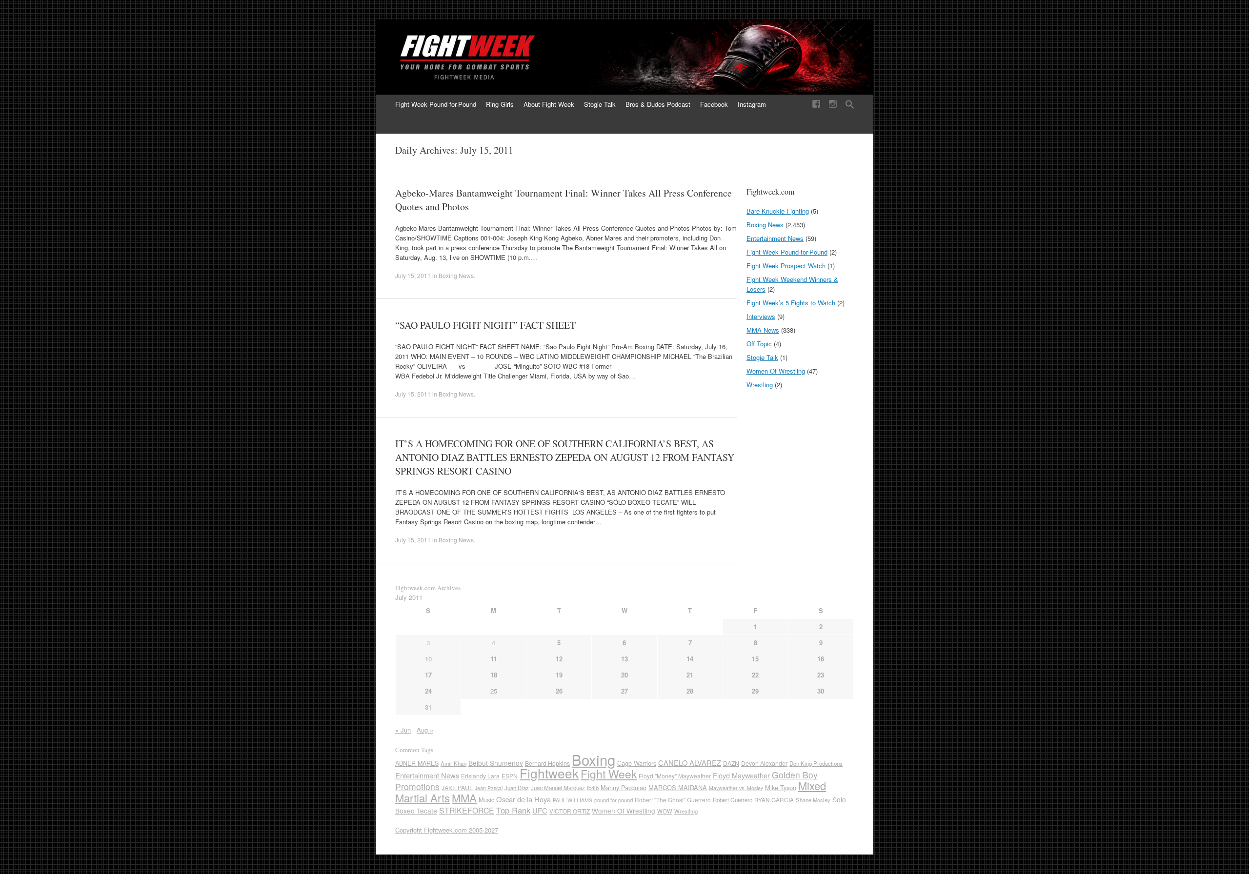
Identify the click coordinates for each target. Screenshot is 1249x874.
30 (820, 690)
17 (428, 674)
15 (755, 658)
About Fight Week (549, 104)
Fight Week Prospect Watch (786, 265)
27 (624, 690)
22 (755, 674)
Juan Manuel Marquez (558, 788)
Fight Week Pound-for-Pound (435, 104)
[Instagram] (833, 104)
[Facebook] (816, 104)
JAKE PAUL (457, 787)
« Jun (403, 730)
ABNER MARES (417, 763)
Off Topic (759, 343)
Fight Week (609, 774)
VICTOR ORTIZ (569, 811)
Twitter (755, 124)
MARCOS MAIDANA (677, 787)
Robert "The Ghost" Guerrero (673, 799)
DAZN (731, 763)
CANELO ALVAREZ (689, 762)
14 (689, 658)
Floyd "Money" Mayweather (675, 776)
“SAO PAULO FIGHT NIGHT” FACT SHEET (485, 325)
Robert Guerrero (732, 800)
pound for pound (613, 800)
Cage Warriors (636, 763)
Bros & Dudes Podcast (657, 104)
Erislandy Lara (480, 776)
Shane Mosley (813, 800)
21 (689, 674)
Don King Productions (816, 763)
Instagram (752, 104)
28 (689, 690)
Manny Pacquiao (623, 787)
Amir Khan (453, 763)
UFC (539, 810)
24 (428, 690)
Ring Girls (500, 104)
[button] (850, 105)
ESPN (510, 776)
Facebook (714, 104)
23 (820, 674)
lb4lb (593, 788)
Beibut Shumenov (495, 763)
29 (755, 690)
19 (559, 674)
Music (486, 799)
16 (820, 658)
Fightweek (549, 773)
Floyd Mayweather (741, 775)
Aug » (425, 730)
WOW (664, 811)
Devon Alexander (764, 763)
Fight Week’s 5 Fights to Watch (790, 302)
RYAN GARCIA (774, 799)
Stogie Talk (600, 104)
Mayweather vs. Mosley (736, 788)
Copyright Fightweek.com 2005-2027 (446, 829)
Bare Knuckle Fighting (777, 211)
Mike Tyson (780, 787)
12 (559, 658)
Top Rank (513, 810)
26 (559, 690)
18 (493, 674)
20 (624, 674)
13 (624, 658)
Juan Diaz (516, 788)
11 (493, 658)
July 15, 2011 (413, 275)
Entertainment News (775, 238)
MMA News (762, 330)
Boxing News (456, 275)
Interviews (760, 316)
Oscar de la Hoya (523, 799)
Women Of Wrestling (775, 371)
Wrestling (759, 384)
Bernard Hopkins (547, 763)
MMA (464, 797)
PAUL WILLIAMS (572, 800)
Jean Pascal (489, 788)
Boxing (593, 759)
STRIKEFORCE (466, 810)
